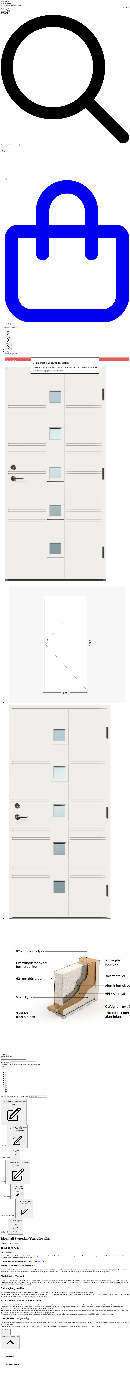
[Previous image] (1, 364)
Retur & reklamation (43, 1360)
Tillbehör (8, 344)
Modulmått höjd (6, 1062)
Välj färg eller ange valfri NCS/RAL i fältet (15, 1096)
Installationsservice (11, 353)
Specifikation (6, 1330)
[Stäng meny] (17, 327)
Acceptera (60, 371)
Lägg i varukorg (6, 1252)
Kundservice (5, 2)
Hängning (4, 1064)
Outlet (7, 351)
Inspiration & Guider (11, 355)
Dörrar (7, 331)
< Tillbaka (12, 327)
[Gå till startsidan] (65, 175)
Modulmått (8, 1360)
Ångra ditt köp (26, 1360)
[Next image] (1, 584)
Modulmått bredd (6, 1056)
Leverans (33, 1360)
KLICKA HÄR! (39, 1261)
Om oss (14, 1360)
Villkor (19, 1360)
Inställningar (51, 371)
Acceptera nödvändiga (40, 371)
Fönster (8, 337)
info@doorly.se (6, 3)
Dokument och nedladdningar (10, 1336)
